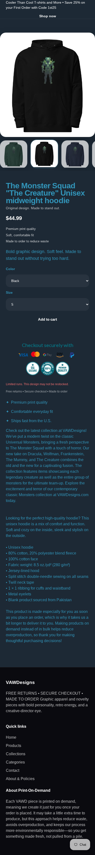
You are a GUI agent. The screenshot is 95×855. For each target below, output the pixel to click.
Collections (15, 754)
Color (10, 269)
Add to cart (47, 319)
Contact (12, 770)
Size (9, 292)
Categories (15, 762)
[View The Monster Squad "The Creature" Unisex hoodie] (13, 154)
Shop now (47, 16)
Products (13, 746)
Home (11, 737)
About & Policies (20, 779)
